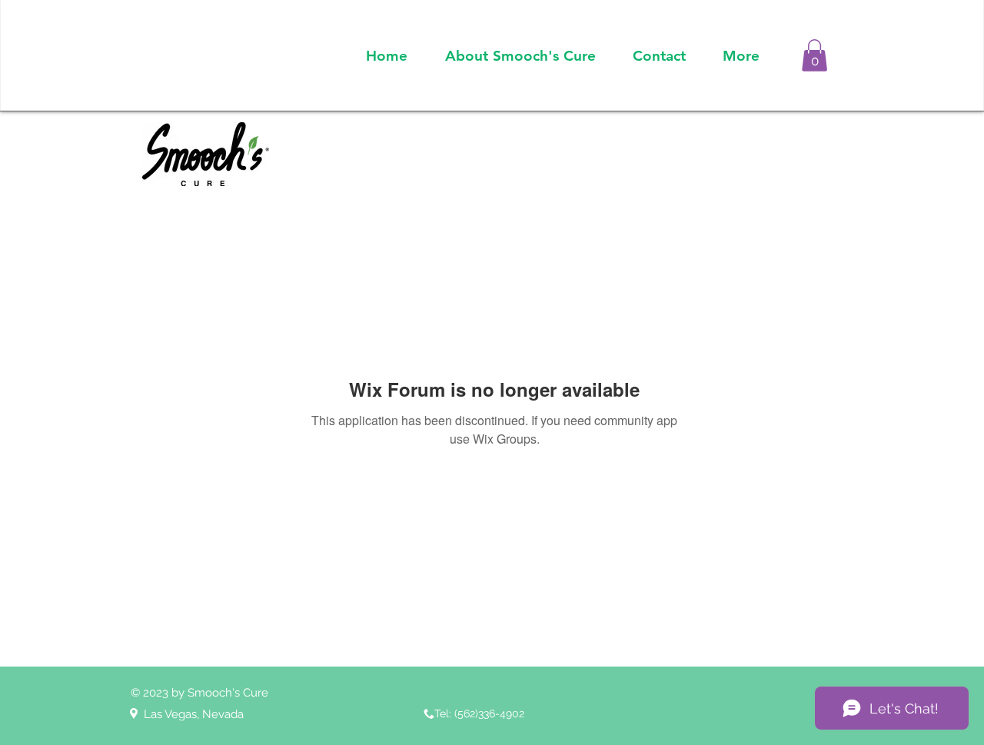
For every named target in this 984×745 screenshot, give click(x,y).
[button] (814, 55)
